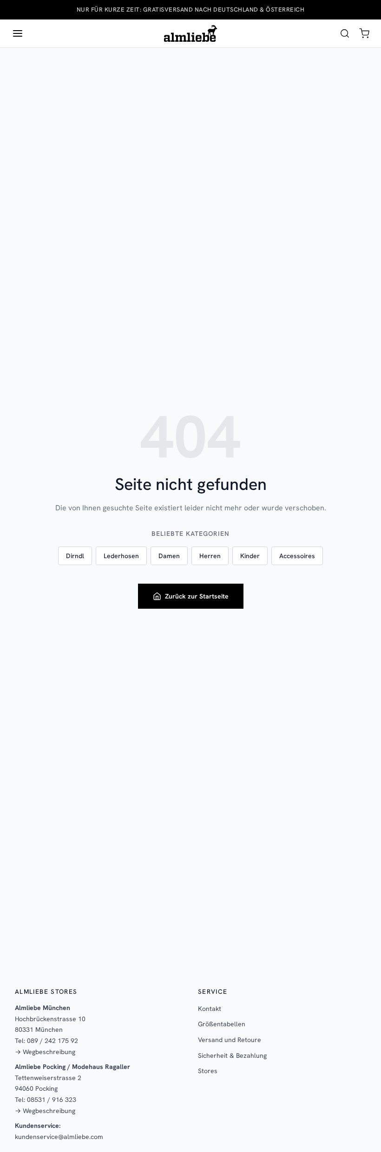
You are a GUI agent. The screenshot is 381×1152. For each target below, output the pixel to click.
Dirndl (75, 556)
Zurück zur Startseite (197, 596)
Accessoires (297, 556)
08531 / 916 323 (51, 1099)
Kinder (250, 556)
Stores (207, 1071)
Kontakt (209, 1008)
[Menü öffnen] (17, 33)
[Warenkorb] (364, 33)
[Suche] (344, 33)
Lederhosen (121, 556)
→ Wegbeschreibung (45, 1052)
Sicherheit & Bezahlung (232, 1055)
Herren (210, 556)
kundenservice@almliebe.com (59, 1137)
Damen (169, 556)
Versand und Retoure (229, 1040)
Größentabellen (221, 1024)
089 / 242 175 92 (52, 1040)
